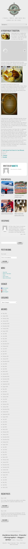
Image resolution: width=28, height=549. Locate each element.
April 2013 (5, 426)
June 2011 (5, 479)
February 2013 (6, 432)
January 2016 (5, 374)
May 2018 (5, 338)
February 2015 (6, 394)
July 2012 (5, 447)
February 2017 (6, 356)
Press (4, 275)
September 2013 (6, 414)
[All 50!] (7, 187)
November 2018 (6, 326)
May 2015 (5, 389)
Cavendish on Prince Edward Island (19, 196)
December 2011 (6, 464)
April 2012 (5, 454)
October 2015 (5, 381)
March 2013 (5, 429)
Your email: (3, 254)
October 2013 (5, 411)
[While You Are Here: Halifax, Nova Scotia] (21, 206)
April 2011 (5, 484)
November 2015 (6, 379)
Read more (4, 506)
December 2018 (6, 323)
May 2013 (5, 424)
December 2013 (6, 409)
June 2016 (5, 363)
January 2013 (5, 434)
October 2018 (5, 328)
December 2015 (6, 376)
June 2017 (5, 348)
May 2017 (5, 351)
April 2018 (5, 341)
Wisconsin (22, 150)
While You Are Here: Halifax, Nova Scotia (19, 215)
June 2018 (5, 336)
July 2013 (5, 419)
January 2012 (5, 462)
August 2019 (5, 316)
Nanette (4, 154)
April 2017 (5, 353)
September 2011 (6, 472)
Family (3, 150)
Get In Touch (5, 276)
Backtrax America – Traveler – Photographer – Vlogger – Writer (14, 537)
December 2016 (6, 361)
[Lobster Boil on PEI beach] (7, 206)
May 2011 (5, 482)
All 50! (2, 195)
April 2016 (5, 369)
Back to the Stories (7, 278)
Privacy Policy (20, 540)
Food (11, 150)
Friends (13, 150)
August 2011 (5, 474)
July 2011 (5, 477)
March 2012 (5, 457)
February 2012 (6, 459)
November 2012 (6, 439)
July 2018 (5, 333)
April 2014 (5, 401)
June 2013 (5, 421)
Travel (18, 150)
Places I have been (7, 273)
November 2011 (6, 467)
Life (16, 150)
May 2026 (5, 313)
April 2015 (5, 391)
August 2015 (5, 386)
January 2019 (5, 321)
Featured (7, 150)
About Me (5, 272)
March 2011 (5, 487)
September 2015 (6, 384)
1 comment (5, 155)
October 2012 (5, 442)
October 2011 (5, 469)
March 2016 (5, 371)
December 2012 (6, 437)
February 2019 (6, 318)
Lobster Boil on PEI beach (7, 214)
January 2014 (5, 406)
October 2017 (5, 346)
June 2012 (5, 449)
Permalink (5, 157)
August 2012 (5, 444)
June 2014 (5, 399)
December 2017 (6, 343)
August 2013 (5, 416)
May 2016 (5, 366)
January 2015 (5, 396)
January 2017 (5, 358)
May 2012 (5, 452)
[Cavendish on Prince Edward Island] (21, 187)
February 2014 (6, 404)
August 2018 (5, 331)
